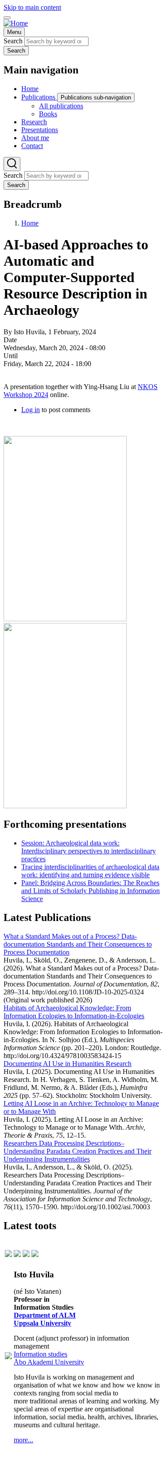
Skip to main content (32, 7)
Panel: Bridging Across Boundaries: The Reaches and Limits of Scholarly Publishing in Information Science (90, 890)
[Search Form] (12, 164)
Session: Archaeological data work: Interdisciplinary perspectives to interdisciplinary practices (88, 851)
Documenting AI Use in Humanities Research (67, 1063)
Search (13, 41)
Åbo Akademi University (49, 1362)
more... (23, 1440)
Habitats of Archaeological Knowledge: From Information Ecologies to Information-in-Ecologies (74, 1012)
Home (30, 223)
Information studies (40, 1354)
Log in (30, 409)
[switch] (7, 17)
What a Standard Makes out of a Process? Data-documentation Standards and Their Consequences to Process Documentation (78, 944)
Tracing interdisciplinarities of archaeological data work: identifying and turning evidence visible (90, 871)
